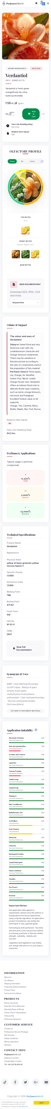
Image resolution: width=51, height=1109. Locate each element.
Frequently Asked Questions (15, 987)
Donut (12, 161)
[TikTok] (4, 1082)
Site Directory (9, 1035)
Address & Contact (11, 1058)
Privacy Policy (9, 990)
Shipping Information (12, 983)
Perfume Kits (9, 1016)
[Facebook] (15, 1082)
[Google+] (36, 1082)
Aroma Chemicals (11, 1003)
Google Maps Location (13, 1061)
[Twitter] (25, 1082)
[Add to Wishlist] (43, 114)
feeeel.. (32, 161)
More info (25, 1106)
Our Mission (9, 980)
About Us (7, 977)
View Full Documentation (24, 648)
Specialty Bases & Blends (14, 1009)
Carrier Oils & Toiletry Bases (15, 1012)
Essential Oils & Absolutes (14, 1006)
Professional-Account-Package (16, 1032)
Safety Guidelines (11, 1038)
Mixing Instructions (11, 1041)
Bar (22, 161)
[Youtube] (46, 1082)
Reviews (7, 1045)
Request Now (18, 303)
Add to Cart (34, 113)
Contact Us (8, 1028)
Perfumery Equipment (12, 1019)
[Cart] (36, 3)
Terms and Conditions (12, 993)
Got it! (41, 1103)
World (14, 3)
